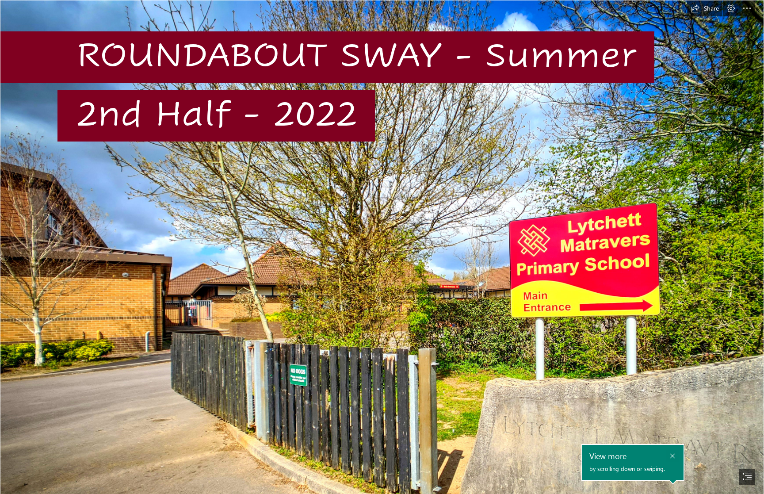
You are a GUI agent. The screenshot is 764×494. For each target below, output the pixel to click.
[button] (704, 8)
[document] (382, 247)
